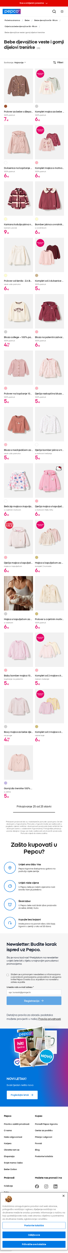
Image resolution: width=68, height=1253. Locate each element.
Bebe (27, 20)
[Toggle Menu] (62, 11)
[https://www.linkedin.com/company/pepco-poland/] (56, 1186)
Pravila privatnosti (49, 1019)
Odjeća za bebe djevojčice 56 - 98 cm (21, 26)
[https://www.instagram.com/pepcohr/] (47, 1186)
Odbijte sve (34, 1234)
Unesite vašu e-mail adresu (20, 987)
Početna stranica (12, 20)
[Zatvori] (63, 1195)
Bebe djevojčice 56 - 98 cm (46, 20)
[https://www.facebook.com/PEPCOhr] (37, 1186)
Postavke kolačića (34, 1225)
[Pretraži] (54, 11)
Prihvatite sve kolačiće (34, 1244)
